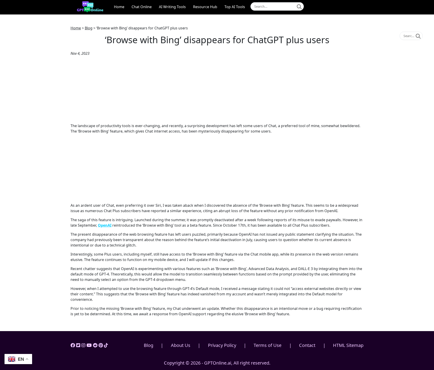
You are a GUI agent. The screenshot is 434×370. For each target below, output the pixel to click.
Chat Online (142, 6)
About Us (180, 345)
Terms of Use (267, 345)
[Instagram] (83, 345)
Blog (88, 28)
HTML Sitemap (348, 345)
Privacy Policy (222, 345)
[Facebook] (73, 345)
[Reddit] (95, 345)
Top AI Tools (234, 6)
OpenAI (104, 225)
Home (119, 6)
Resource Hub (205, 6)
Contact (307, 345)
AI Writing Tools (172, 6)
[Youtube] (89, 345)
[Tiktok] (106, 345)
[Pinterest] (101, 345)
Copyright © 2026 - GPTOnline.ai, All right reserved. (217, 363)
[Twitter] (78, 345)
